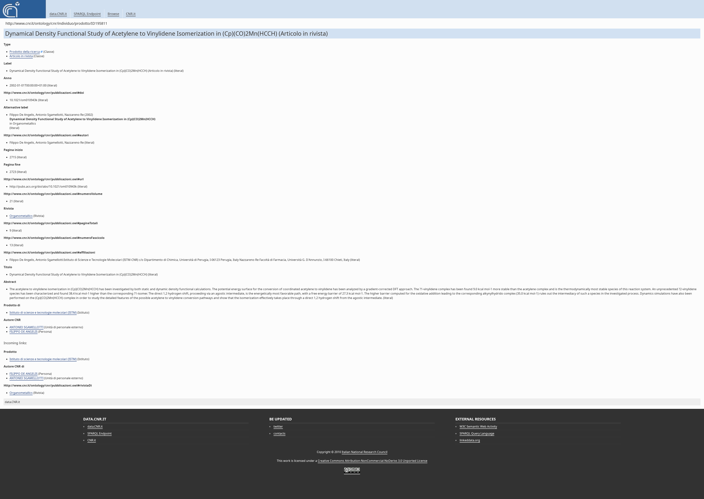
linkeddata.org (470, 440)
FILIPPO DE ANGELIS (24, 332)
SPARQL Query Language (477, 433)
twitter (278, 426)
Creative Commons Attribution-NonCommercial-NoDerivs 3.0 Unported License (372, 461)
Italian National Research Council (364, 452)
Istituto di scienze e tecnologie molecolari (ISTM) (43, 313)
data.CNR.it (58, 14)
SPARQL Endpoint (87, 14)
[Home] (23, 9)
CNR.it (131, 14)
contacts (279, 433)
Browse (113, 14)
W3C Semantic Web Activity (478, 426)
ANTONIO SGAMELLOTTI (26, 327)
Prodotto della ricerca (25, 52)
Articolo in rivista (21, 56)
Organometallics (21, 216)
